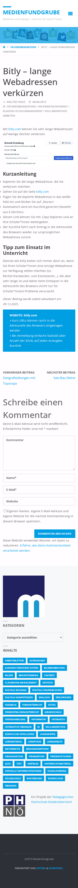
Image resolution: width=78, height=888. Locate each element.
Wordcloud (55, 778)
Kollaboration (55, 726)
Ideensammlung (15, 719)
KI (38, 726)
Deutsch (47, 682)
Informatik (38, 719)
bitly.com (14, 129)
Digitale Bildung (15, 690)
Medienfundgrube (31, 12)
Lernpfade (34, 741)
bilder (9, 675)
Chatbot (49, 675)
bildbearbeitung (54, 667)
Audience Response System (21, 667)
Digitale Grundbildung (47, 690)
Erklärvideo (63, 697)
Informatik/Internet (53, 106)
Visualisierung (56, 770)
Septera (41, 868)
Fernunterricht (32, 704)
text (19, 763)
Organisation (14, 756)
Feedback (10, 704)
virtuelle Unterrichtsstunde (23, 770)
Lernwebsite (54, 741)
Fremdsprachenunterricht (22, 712)
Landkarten (47, 734)
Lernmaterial (13, 741)
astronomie (37, 660)
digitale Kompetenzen (19, 697)
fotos (52, 704)
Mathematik (12, 748)
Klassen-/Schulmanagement (23, 111)
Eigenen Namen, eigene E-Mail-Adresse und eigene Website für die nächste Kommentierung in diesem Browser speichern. (38, 516)
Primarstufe (37, 756)
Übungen (10, 785)
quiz (8, 763)
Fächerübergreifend (23, 47)
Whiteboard (34, 778)
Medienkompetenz (37, 748)
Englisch (44, 697)
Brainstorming (28, 675)
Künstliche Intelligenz (19, 734)
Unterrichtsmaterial (57, 763)
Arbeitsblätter (14, 660)
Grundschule (53, 712)
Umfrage (32, 763)
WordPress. (56, 868)
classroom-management (21, 682)
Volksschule (13, 778)
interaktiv (58, 719)
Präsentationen (60, 756)
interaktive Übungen (18, 726)
